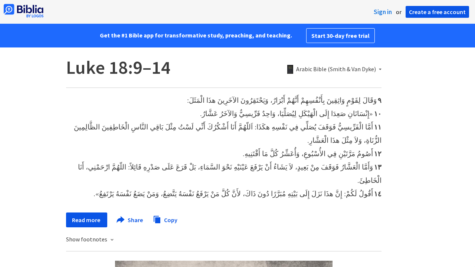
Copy (170, 219)
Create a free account (437, 12)
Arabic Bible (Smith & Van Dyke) (336, 69)
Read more (86, 220)
